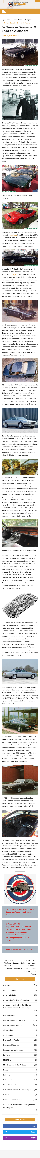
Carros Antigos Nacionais (13, 1025)
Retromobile (8, 1080)
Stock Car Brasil (9, 1085)
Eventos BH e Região (11, 1040)
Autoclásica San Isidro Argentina (16, 1000)
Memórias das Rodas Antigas (14, 1065)
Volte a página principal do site (19, 949)
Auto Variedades (10, 995)
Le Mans (6, 1055)
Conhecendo (8, 1035)
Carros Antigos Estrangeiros (14, 1020)
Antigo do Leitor (9, 990)
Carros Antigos (9, 1015)
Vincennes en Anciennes (12, 1100)
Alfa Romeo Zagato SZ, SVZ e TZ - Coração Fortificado (12, 966)
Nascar (6, 1070)
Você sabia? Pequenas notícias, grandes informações (19, 1106)
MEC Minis (7, 1060)
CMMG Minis (8, 1030)
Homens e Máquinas (11, 1045)
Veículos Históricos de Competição (17, 1090)
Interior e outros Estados (13, 1050)
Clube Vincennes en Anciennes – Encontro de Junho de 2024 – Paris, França (28, 968)
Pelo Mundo (7, 1075)
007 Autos (7, 985)
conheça (13, 235)
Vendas (6, 1095)
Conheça (12, 274)
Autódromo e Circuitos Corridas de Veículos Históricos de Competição (17, 1006)
